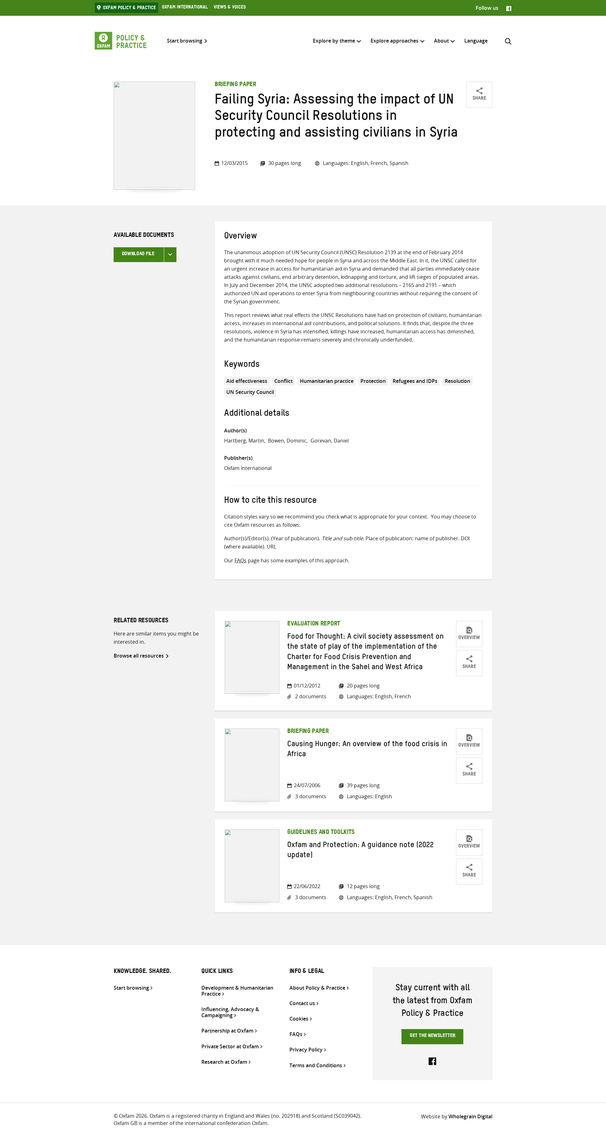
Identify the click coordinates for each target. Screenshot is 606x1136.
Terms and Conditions (315, 1066)
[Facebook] (508, 7)
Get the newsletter (432, 1036)
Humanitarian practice (327, 381)
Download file (138, 254)
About (441, 40)
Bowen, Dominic (287, 440)
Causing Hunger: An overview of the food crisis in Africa (367, 750)
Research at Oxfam (224, 1062)
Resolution (457, 381)
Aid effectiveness (246, 381)
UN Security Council (250, 392)
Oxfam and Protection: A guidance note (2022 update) (360, 851)
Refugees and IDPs (415, 381)
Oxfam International (185, 8)
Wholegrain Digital (470, 1116)
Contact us (302, 1003)
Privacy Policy (306, 1050)
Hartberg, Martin (244, 440)
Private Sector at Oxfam (230, 1047)
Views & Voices (230, 8)
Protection (373, 381)
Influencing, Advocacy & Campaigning (230, 1012)
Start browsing (184, 41)
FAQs (241, 560)
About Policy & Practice (317, 988)
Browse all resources (139, 655)
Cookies (298, 1019)
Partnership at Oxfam (227, 1031)
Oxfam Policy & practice (129, 8)
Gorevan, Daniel (330, 440)
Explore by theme (334, 40)
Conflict (283, 381)
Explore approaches (395, 40)
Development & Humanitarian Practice (237, 991)
